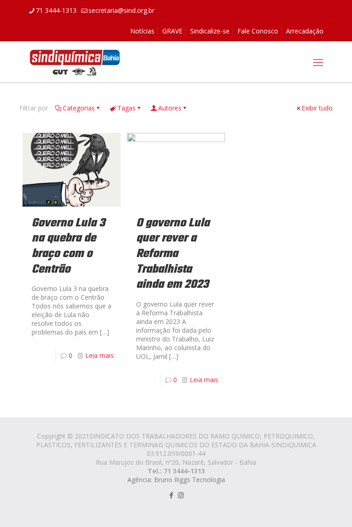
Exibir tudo (317, 108)
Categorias (79, 108)
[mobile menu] (318, 62)
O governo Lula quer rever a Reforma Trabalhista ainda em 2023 (172, 254)
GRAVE (172, 31)
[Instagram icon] (180, 495)
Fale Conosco (257, 31)
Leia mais (99, 355)
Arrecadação (305, 31)
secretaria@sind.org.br (121, 10)
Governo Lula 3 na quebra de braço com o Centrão (68, 246)
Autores (170, 108)
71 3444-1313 (56, 10)
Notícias (142, 31)
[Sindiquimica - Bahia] (74, 61)
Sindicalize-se (210, 31)
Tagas (126, 108)
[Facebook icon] (171, 495)
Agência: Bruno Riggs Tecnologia (176, 479)
